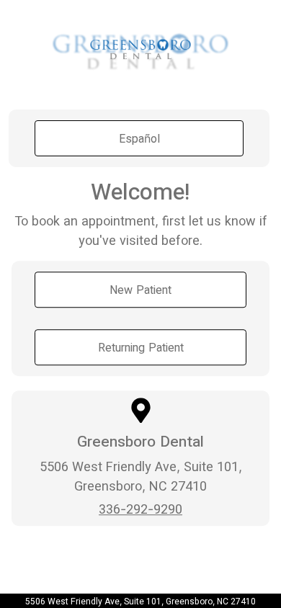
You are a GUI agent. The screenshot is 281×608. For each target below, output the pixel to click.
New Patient (140, 289)
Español (139, 138)
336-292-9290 (140, 509)
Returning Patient (141, 347)
